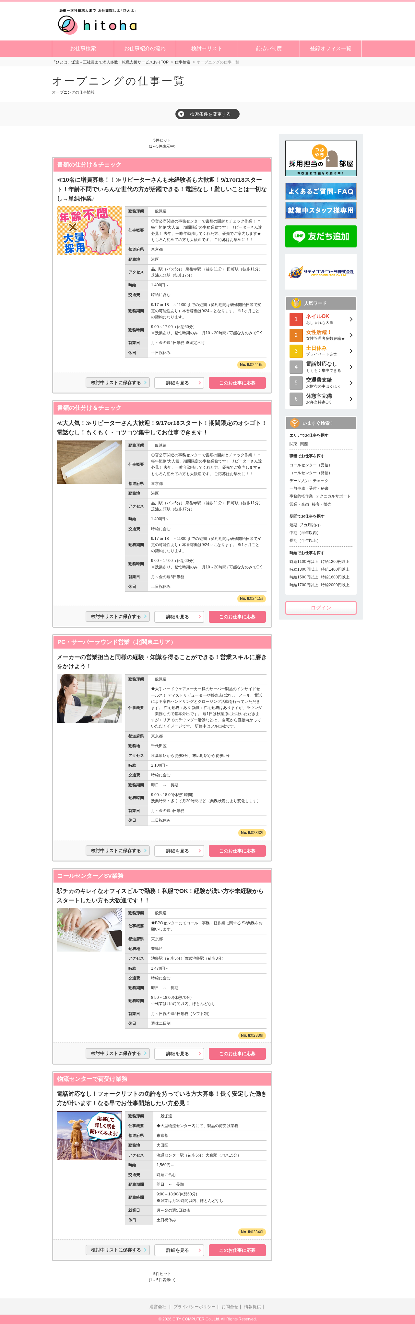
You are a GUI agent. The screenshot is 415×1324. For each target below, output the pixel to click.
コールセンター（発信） (311, 473)
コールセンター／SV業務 (90, 876)
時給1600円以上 (335, 577)
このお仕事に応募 (237, 382)
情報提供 (252, 1307)
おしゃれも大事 (319, 319)
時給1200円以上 (335, 561)
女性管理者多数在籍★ (325, 335)
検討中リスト (206, 48)
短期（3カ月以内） (306, 525)
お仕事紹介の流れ (145, 48)
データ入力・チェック (309, 480)
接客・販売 (321, 504)
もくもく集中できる (323, 366)
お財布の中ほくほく (323, 382)
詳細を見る (177, 382)
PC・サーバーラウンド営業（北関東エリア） (116, 642)
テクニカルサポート (333, 496)
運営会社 (157, 1307)
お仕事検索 (83, 48)
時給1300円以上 (304, 569)
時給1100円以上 (304, 561)
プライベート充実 (321, 351)
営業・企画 (299, 504)
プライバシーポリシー (194, 1307)
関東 (293, 444)
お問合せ (229, 1307)
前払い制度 (269, 48)
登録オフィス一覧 (330, 48)
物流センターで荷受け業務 (92, 1079)
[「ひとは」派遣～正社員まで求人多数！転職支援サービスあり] (97, 20)
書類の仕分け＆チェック (89, 164)
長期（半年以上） (305, 540)
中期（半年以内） (305, 533)
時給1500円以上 (304, 577)
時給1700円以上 (304, 585)
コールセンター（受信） (311, 465)
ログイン (321, 608)
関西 (304, 444)
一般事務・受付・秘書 (309, 488)
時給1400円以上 (335, 569)
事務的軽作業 (301, 496)
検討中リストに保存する (116, 382)
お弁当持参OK (319, 399)
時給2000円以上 (335, 585)
